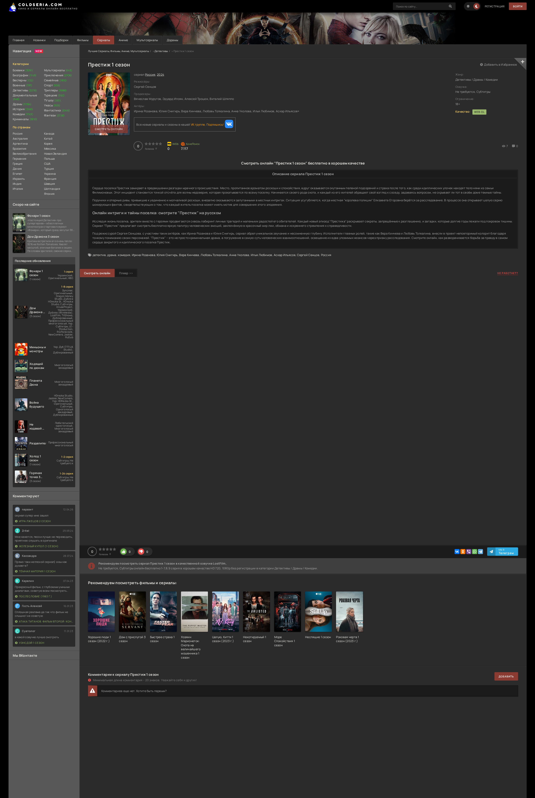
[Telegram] (480, 551)
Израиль (19, 179)
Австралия (20, 138)
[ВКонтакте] (457, 551)
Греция (18, 164)
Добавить (506, 676)
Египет (18, 174)
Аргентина (20, 143)
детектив (99, 255)
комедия (124, 255)
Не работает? (507, 273)
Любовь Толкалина (214, 255)
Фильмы (82, 40)
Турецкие (54, 95)
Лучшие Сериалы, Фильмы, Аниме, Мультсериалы (118, 51)
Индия (17, 184)
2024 (160, 74)
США (47, 164)
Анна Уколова (239, 255)
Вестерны (23, 80)
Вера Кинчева (189, 255)
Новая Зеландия (55, 154)
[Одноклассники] (462, 551)
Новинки (39, 40)
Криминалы (25, 119)
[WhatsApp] (474, 551)
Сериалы (103, 40)
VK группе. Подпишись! (207, 124)
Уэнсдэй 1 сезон (31, 643)
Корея (48, 143)
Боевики (23, 70)
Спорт (52, 85)
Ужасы (52, 105)
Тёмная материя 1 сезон (37, 571)
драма (111, 255)
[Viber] (468, 551)
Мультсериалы (147, 40)
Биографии (25, 75)
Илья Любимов (261, 255)
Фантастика (57, 110)
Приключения (58, 75)
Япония (49, 194)
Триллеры (55, 90)
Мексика (50, 148)
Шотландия (52, 189)
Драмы (22, 104)
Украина (50, 174)
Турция (49, 169)
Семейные (55, 80)
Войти (517, 6)
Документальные (25, 97)
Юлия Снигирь (167, 255)
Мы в (506, 551)
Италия (18, 189)
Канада (49, 133)
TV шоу (52, 100)
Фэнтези (54, 115)
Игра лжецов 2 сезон (35, 521)
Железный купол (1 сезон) (39, 546)
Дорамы (172, 40)
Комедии (23, 114)
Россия (18, 133)
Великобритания (24, 154)
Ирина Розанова (143, 255)
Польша (49, 159)
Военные (22, 85)
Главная (18, 40)
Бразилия (19, 148)
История (23, 109)
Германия (19, 159)
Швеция (49, 184)
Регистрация (495, 6)
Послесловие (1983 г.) (35, 596)
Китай (48, 138)
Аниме (123, 40)
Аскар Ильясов (285, 255)
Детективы (25, 90)
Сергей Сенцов (308, 255)
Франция (50, 179)
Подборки (61, 40)
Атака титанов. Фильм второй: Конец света (46, 621)
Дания (17, 169)
